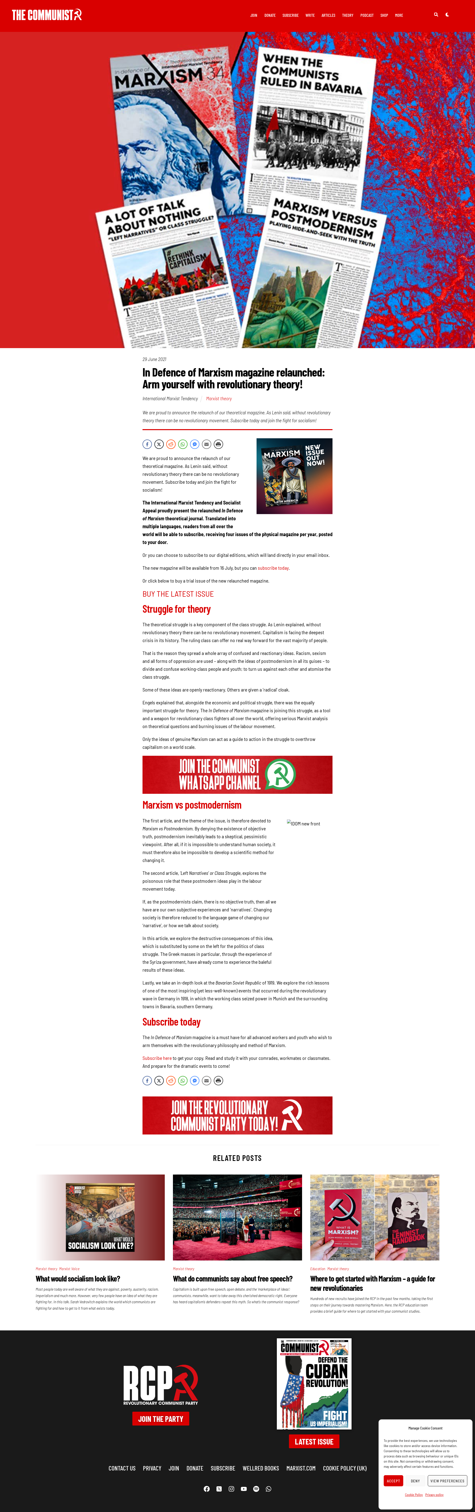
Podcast (367, 15)
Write (310, 15)
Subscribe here (157, 1058)
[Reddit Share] (171, 444)
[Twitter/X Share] (159, 444)
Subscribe (291, 15)
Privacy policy (434, 1494)
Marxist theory (219, 398)
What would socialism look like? (78, 1278)
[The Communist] (47, 17)
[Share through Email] (206, 444)
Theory (348, 15)
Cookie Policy (414, 1494)
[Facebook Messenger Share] (194, 444)
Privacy (152, 1468)
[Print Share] (218, 444)
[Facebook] (206, 1489)
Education (317, 1268)
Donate (270, 15)
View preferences (447, 1481)
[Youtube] (244, 1489)
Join (253, 15)
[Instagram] (231, 1489)
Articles (328, 15)
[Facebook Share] (147, 444)
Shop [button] (384, 15)
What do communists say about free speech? (232, 1278)
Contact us (122, 1468)
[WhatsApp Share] (183, 444)
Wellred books (261, 1468)
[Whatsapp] (268, 1489)
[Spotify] (256, 1489)
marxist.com (301, 1468)
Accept (393, 1481)
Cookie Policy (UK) (345, 1468)
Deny (415, 1481)
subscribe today (273, 568)
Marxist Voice (69, 1268)
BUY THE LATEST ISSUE (178, 593)
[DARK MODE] (447, 14)
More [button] (399, 15)
